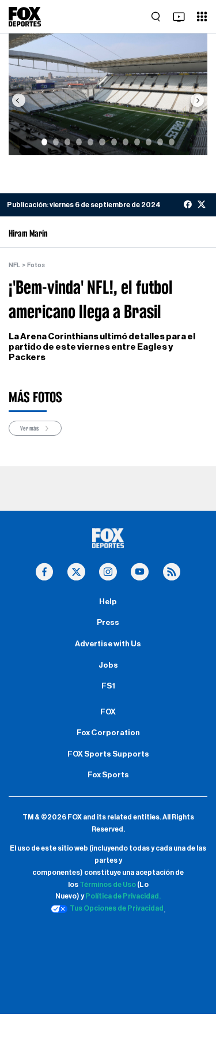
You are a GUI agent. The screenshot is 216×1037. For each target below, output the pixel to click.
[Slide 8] (125, 142)
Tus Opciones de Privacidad (117, 908)
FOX (108, 712)
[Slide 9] (137, 142)
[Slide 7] (114, 142)
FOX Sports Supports (108, 754)
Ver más (30, 428)
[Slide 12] (172, 142)
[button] (18, 100)
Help (108, 602)
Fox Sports (108, 775)
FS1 (108, 686)
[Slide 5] (90, 142)
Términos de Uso (107, 884)
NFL (14, 265)
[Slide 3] (67, 142)
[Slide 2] (56, 142)
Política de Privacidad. (123, 896)
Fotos (36, 265)
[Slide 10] (148, 142)
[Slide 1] (44, 142)
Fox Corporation (108, 733)
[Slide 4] (79, 142)
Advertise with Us (108, 644)
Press (108, 623)
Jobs (108, 665)
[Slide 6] (102, 142)
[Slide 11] (160, 142)
